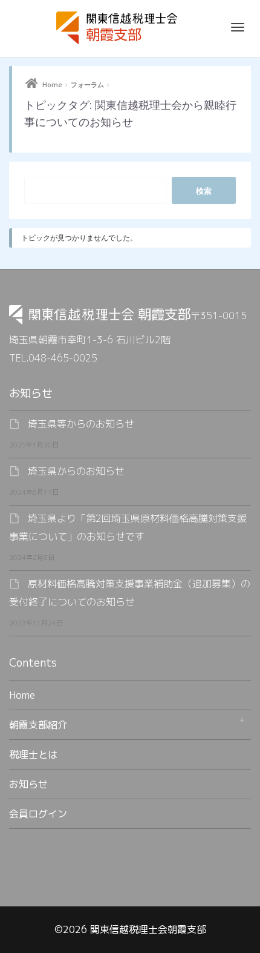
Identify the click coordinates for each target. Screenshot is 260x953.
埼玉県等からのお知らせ (81, 423)
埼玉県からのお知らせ (76, 471)
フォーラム (87, 84)
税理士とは (33, 754)
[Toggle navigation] (237, 27)
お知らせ (28, 784)
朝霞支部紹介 (38, 724)
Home (52, 84)
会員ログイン (38, 813)
